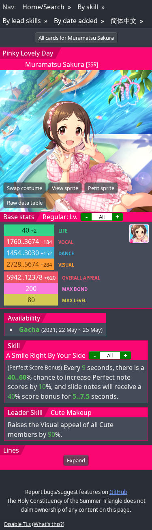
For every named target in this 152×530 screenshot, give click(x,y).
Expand (76, 460)
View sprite (65, 188)
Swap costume (24, 188)
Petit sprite (101, 188)
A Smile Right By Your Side (46, 355)
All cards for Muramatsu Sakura (76, 37)
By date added (76, 20)
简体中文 (124, 20)
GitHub (118, 492)
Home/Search (43, 6)
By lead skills (21, 20)
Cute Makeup (71, 412)
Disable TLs (17, 524)
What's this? (48, 524)
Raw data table (25, 202)
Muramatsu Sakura (54, 64)
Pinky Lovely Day (27, 53)
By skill (87, 6)
